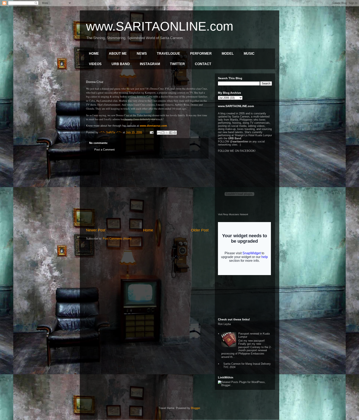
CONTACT (203, 64)
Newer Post (95, 230)
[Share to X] (167, 133)
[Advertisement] (147, 193)
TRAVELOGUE (168, 53)
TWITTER (177, 64)
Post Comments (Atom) (117, 238)
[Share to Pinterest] (175, 133)
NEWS (142, 53)
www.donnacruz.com (153, 125)
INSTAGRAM (150, 64)
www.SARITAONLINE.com (159, 26)
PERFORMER (201, 53)
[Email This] (159, 133)
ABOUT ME (118, 53)
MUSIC (249, 53)
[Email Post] (151, 132)
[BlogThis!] (163, 133)
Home (148, 230)
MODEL (228, 53)
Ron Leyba (224, 324)
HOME (94, 53)
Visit (233, 214)
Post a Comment (104, 149)
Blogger (195, 408)
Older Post (200, 230)
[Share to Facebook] (171, 133)
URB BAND (121, 64)
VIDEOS (95, 64)
